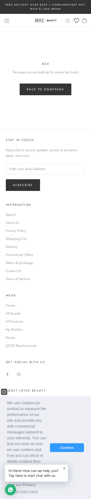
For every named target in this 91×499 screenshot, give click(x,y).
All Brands (13, 313)
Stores (10, 337)
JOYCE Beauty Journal (21, 345)
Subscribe (23, 185)
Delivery (11, 246)
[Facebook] (7, 374)
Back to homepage (45, 89)
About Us (12, 222)
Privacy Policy (16, 230)
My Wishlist (14, 329)
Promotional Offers (19, 254)
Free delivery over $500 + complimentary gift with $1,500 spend (45, 7)
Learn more (28, 491)
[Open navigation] (6, 20)
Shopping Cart (16, 238)
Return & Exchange (19, 262)
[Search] (68, 20)
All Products (14, 321)
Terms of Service (18, 278)
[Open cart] (85, 20)
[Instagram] (18, 374)
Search (11, 214)
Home (10, 305)
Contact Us (13, 270)
